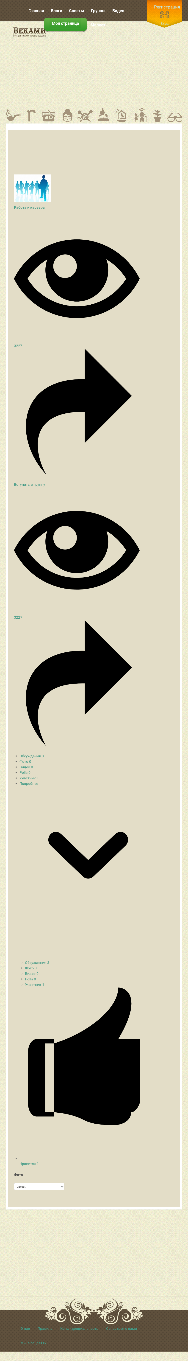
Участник (29, 778)
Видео (26, 767)
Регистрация (167, 7)
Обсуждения (31, 756)
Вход (164, 23)
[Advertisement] (120, 64)
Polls (24, 772)
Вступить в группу (29, 484)
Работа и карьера (29, 207)
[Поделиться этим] (77, 473)
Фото (25, 761)
